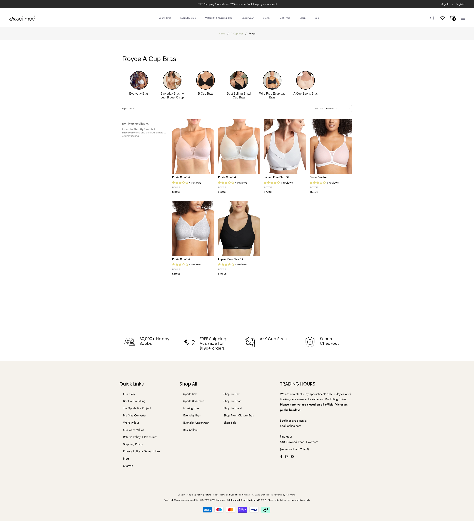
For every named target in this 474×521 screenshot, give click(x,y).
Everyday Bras (192, 415)
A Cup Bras (237, 33)
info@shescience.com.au (182, 500)
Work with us (131, 423)
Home (222, 33)
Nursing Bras (191, 408)
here (298, 426)
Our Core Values (133, 430)
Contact (181, 494)
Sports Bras (190, 394)
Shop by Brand (232, 408)
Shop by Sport (232, 401)
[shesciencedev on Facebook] (281, 456)
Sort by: (319, 108)
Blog (126, 458)
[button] (180, 183)
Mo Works (291, 494)
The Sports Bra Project (137, 408)
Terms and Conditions (230, 494)
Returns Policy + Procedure (140, 437)
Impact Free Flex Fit (276, 177)
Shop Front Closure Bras (238, 415)
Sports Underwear (194, 401)
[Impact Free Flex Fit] (285, 146)
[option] (147, 342)
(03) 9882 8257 (207, 500)
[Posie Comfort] (193, 146)
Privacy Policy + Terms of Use (141, 451)
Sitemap (128, 466)
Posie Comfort (181, 177)
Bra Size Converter (134, 415)
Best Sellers (190, 430)
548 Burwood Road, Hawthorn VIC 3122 (246, 500)
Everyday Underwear (196, 423)
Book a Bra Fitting (134, 401)
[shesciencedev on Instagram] (286, 456)
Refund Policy (211, 494)
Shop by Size (231, 394)
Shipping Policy (133, 444)
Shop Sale (229, 423)
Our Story (129, 394)
